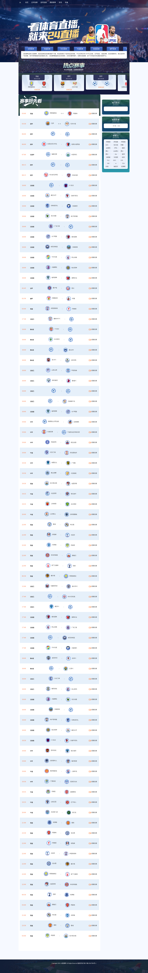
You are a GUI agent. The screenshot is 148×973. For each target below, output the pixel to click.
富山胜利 (74, 689)
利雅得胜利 (124, 145)
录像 (66, 2)
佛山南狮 (53, 473)
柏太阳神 (74, 267)
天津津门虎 (54, 812)
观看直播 (37, 89)
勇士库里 (108, 151)
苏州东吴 (53, 750)
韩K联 (32, 329)
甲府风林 (74, 370)
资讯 (60, 2)
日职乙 (32, 319)
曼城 (54, 524)
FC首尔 (57, 329)
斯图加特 (55, 298)
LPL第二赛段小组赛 (127, 160)
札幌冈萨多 (54, 586)
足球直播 (34, 2)
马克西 (116, 157)
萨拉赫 (116, 142)
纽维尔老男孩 (76, 144)
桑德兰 (74, 555)
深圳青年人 (53, 760)
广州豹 (74, 463)
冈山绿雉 (74, 257)
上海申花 (74, 771)
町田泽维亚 (54, 246)
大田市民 (73, 360)
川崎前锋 (75, 247)
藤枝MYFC (57, 318)
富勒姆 (54, 534)
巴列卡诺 (73, 123)
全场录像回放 (110, 166)
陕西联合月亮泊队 (53, 421)
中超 (31, 453)
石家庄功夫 (73, 781)
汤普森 (108, 157)
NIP (108, 163)
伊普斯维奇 (54, 308)
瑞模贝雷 (54, 154)
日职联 (32, 185)
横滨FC (57, 606)
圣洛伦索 (75, 175)
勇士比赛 (123, 151)
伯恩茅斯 (74, 483)
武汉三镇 (53, 452)
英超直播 (47, 49)
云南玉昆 (53, 801)
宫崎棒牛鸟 (71, 401)
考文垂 (72, 524)
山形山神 (54, 370)
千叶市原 (54, 257)
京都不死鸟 (74, 195)
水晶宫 (73, 535)
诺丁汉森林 (55, 565)
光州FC (74, 658)
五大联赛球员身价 (111, 145)
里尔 (73, 288)
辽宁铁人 (73, 802)
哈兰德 (116, 145)
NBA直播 (63, 49)
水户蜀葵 (54, 236)
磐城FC (74, 380)
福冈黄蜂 (54, 277)
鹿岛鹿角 (74, 237)
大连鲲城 (73, 473)
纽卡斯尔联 (53, 483)
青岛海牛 (73, 494)
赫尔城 (53, 575)
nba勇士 (115, 151)
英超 (31, 113)
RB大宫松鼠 (71, 596)
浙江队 (74, 812)
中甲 (31, 422)
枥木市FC (75, 586)
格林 (123, 148)
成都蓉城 (73, 792)
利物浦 (74, 308)
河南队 (54, 791)
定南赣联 (76, 422)
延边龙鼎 (73, 442)
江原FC (71, 668)
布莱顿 (54, 544)
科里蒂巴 (74, 154)
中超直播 (80, 49)
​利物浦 (108, 142)
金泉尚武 (54, 658)
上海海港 (53, 503)
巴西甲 (32, 154)
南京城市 (73, 750)
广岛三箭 (57, 226)
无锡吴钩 (53, 442)
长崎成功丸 (54, 205)
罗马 (115, 148)
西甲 (31, 124)
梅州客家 (74, 761)
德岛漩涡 (55, 380)
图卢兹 (55, 287)
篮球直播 (44, 2)
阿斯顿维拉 (53, 113)
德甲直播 (113, 49)
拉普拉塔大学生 (52, 144)
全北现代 (57, 339)
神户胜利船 (74, 216)
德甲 (31, 298)
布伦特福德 (54, 555)
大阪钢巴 (75, 206)
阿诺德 (123, 142)
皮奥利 (108, 148)
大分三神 (57, 678)
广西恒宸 (53, 781)
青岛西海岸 (73, 452)
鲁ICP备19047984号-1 (90, 963)
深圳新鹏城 (73, 514)
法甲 (31, 288)
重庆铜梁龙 (53, 771)
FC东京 (71, 185)
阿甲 (31, 134)
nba (116, 154)
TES (123, 163)
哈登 (123, 157)
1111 (116, 126)
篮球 (123, 154)
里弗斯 (123, 166)
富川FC (54, 359)
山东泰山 (53, 514)
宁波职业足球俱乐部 (73, 432)
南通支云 (54, 462)
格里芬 (116, 166)
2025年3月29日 (117, 160)
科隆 (73, 298)
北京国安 (73, 504)
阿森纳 (75, 113)
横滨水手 (53, 195)
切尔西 (73, 833)
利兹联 (73, 545)
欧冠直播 (96, 49)
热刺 (74, 565)
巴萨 (52, 123)
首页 (26, 2)
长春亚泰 (50, 431)
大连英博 (53, 493)
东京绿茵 (53, 216)
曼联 (73, 822)
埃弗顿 (55, 822)
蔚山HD (71, 350)
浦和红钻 (74, 278)
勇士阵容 (108, 154)
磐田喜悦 (54, 688)
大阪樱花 (54, 267)
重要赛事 (53, 2)
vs (115, 163)
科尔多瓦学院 (54, 174)
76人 (108, 160)
